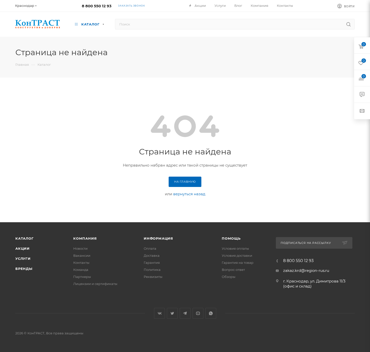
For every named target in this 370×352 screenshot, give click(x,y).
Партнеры (82, 277)
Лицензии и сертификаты (95, 284)
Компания (85, 238)
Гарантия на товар (237, 263)
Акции (22, 248)
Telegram (185, 313)
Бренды (23, 269)
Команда (80, 270)
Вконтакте (159, 313)
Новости (80, 248)
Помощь (231, 238)
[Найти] (348, 24)
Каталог (24, 238)
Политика (152, 270)
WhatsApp (210, 313)
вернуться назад (189, 193)
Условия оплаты (235, 248)
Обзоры (228, 277)
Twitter (172, 313)
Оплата (150, 248)
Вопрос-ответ (233, 270)
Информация (158, 238)
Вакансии (81, 255)
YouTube (198, 313)
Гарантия (152, 263)
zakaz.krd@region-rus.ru (306, 270)
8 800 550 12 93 (97, 6)
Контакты (81, 263)
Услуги (23, 259)
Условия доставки (237, 255)
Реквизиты (153, 277)
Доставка (152, 255)
